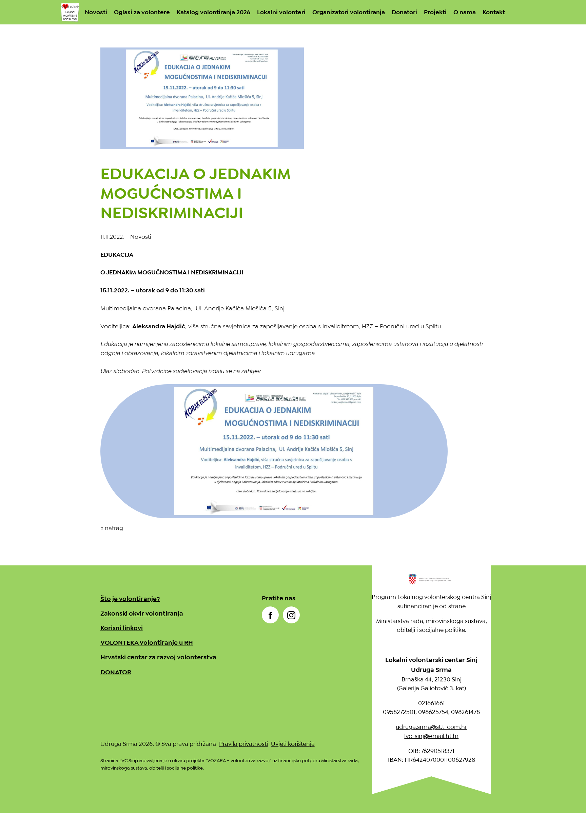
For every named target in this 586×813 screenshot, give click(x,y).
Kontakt (494, 12)
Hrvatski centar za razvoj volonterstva (158, 657)
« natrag (111, 528)
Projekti (435, 12)
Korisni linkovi (121, 628)
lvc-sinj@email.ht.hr (431, 736)
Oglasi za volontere (142, 12)
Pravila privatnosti (243, 744)
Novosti (96, 12)
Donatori (404, 12)
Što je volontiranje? (130, 599)
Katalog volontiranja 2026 (213, 12)
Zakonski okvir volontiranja (141, 613)
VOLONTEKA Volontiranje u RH (146, 642)
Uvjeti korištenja (293, 744)
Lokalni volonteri (281, 12)
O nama (464, 12)
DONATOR (115, 672)
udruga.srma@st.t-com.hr (431, 727)
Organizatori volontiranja (348, 12)
